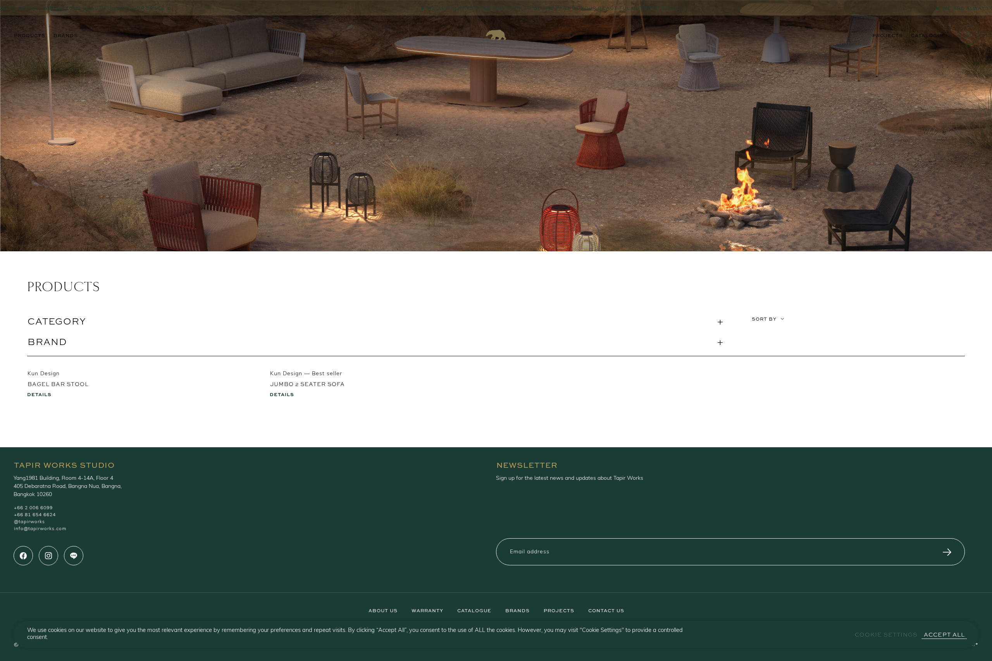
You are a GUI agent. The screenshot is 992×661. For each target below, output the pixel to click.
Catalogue (928, 34)
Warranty (427, 609)
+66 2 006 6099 (33, 508)
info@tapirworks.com (40, 529)
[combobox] (858, 335)
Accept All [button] (944, 634)
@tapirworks (29, 522)
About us (383, 609)
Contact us (606, 609)
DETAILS (39, 393)
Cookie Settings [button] (886, 634)
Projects (887, 34)
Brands (65, 34)
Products (29, 34)
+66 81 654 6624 (35, 515)
